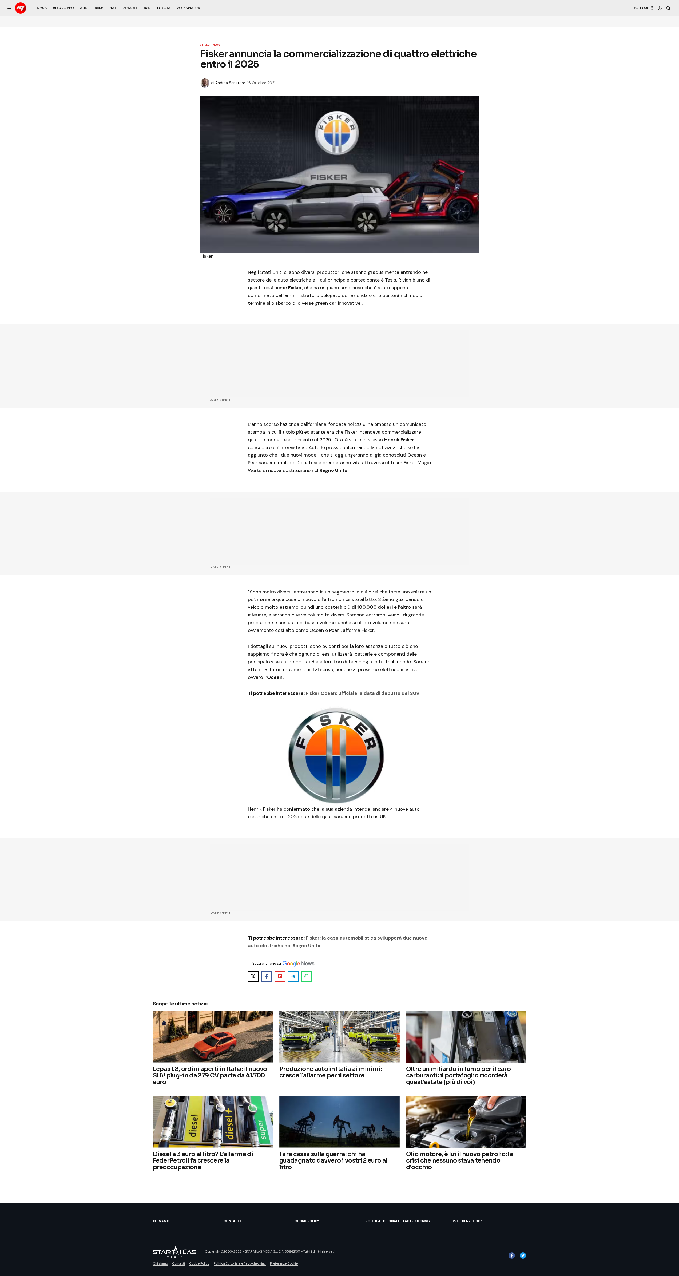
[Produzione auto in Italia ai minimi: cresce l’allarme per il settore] (339, 1036)
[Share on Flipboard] (280, 976)
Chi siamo (161, 1221)
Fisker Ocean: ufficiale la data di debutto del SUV (363, 693)
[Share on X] (253, 976)
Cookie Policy (307, 1221)
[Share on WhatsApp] (306, 976)
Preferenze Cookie (469, 1221)
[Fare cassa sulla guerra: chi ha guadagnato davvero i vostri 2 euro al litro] (339, 1122)
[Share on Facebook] (266, 976)
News (216, 45)
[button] (9, 8)
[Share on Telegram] (293, 976)
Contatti (232, 1221)
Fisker (206, 45)
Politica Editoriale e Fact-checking (398, 1221)
